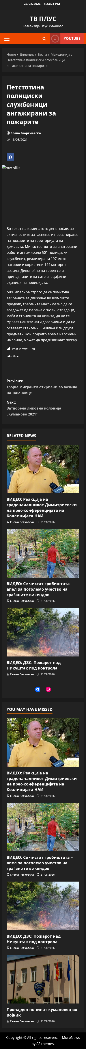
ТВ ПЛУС (43, 19)
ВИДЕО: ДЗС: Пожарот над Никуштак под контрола (34, 665)
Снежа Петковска (22, 522)
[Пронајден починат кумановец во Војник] (43, 979)
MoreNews (71, 1037)
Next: (34, 408)
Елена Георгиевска (26, 133)
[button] (7, 38)
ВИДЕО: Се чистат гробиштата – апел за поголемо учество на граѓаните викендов (40, 589)
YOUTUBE (72, 38)
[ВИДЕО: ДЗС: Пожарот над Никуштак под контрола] (43, 632)
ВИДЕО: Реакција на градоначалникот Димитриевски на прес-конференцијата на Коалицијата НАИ (42, 508)
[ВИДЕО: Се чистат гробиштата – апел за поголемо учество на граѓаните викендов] (43, 553)
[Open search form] (44, 38)
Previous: (42, 386)
